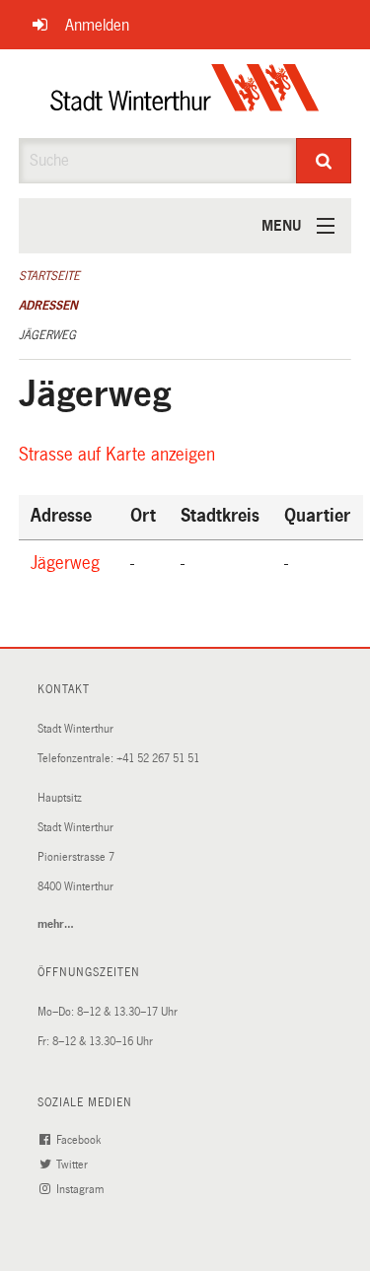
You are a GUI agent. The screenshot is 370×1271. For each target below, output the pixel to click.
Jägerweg (47, 335)
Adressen (48, 306)
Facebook (80, 1140)
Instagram (81, 1189)
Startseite (49, 276)
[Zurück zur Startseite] (185, 93)
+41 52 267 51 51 (157, 758)
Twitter (73, 1165)
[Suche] (323, 160)
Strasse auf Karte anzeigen (120, 454)
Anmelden (97, 25)
